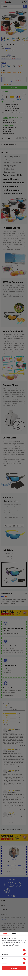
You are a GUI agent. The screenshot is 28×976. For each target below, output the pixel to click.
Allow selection (14, 973)
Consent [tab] (5, 933)
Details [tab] (14, 933)
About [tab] (23, 933)
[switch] (24, 950)
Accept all (14, 968)
